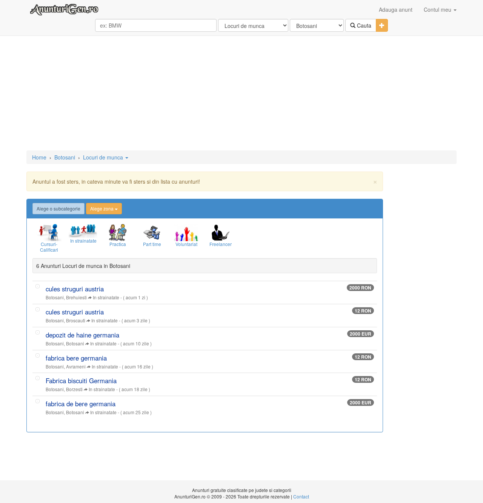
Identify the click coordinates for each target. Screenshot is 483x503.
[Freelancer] (220, 232)
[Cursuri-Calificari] (48, 232)
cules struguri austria (75, 288)
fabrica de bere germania (80, 403)
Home (39, 157)
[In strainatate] (83, 231)
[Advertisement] (241, 94)
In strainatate (106, 297)
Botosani (64, 157)
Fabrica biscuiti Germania (81, 380)
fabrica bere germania (76, 357)
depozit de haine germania (82, 334)
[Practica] (117, 232)
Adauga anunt (395, 9)
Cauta (363, 25)
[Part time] (151, 232)
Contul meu (438, 9)
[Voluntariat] (186, 232)
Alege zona (102, 208)
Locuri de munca (104, 157)
